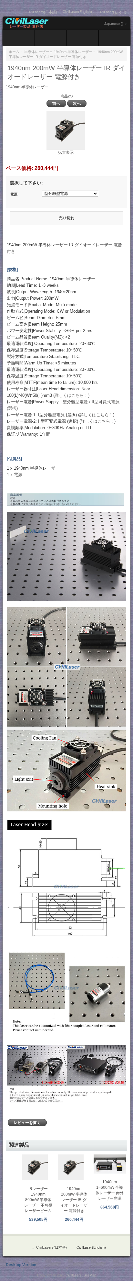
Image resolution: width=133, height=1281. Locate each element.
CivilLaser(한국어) (111, 12)
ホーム (14, 52)
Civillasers (74, 1275)
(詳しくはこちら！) (71, 395)
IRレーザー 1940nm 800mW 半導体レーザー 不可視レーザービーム (38, 1199)
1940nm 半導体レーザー (73, 52)
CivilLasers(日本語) (41, 12)
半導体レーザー (36, 52)
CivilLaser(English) (77, 12)
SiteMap (90, 1275)
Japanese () (113, 24)
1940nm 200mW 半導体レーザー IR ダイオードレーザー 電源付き (73, 1199)
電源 (13, 194)
